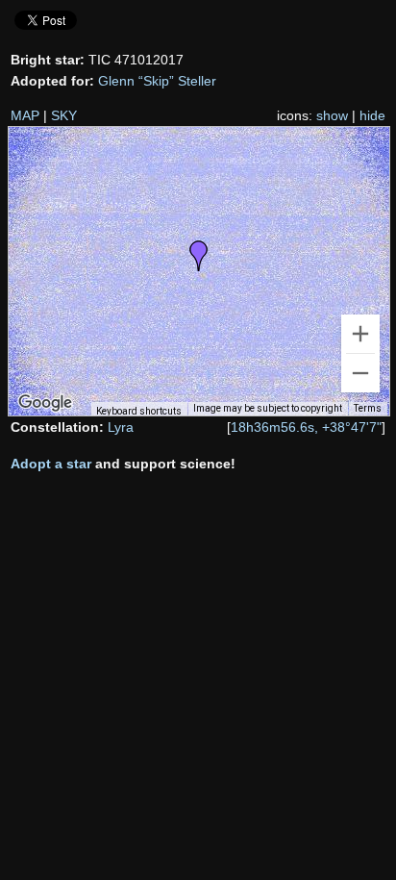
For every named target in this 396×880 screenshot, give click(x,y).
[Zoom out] (360, 373)
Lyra (121, 427)
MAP (25, 115)
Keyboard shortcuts (139, 411)
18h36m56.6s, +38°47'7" (306, 427)
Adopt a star (51, 463)
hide (372, 115)
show (332, 115)
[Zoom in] (360, 333)
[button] (199, 256)
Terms (368, 408)
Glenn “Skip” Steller (157, 80)
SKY (64, 115)
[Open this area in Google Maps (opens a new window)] (45, 402)
